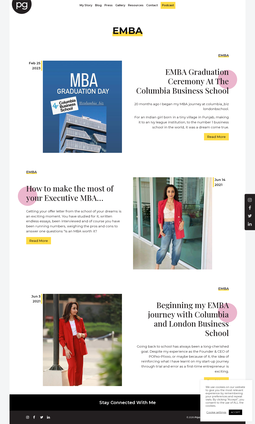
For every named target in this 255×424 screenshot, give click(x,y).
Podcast (168, 5)
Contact (152, 5)
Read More (216, 137)
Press (108, 5)
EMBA (223, 55)
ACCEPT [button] (235, 412)
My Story (86, 5)
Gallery (120, 5)
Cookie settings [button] (216, 412)
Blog (98, 5)
